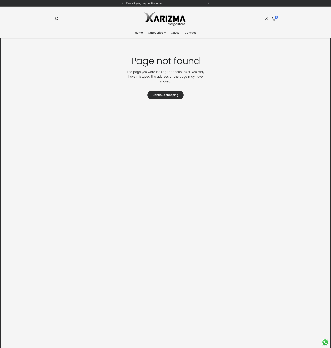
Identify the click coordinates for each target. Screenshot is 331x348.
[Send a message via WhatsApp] (325, 342)
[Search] (57, 18)
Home (139, 32)
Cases (175, 32)
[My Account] (266, 18)
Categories (155, 32)
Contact (190, 32)
